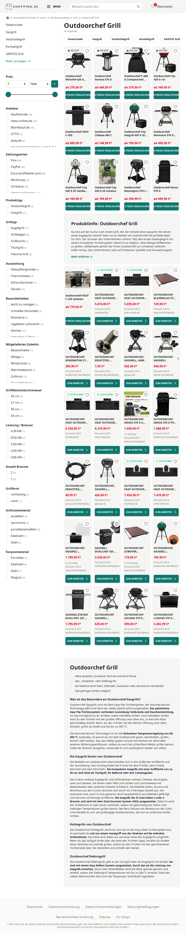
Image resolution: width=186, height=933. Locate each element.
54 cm (17, 416)
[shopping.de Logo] (22, 6)
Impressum (35, 907)
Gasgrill (11, 32)
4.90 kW (18, 451)
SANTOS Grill (14, 54)
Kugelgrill (20, 228)
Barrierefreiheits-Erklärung (74, 917)
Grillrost (19, 376)
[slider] (8, 94)
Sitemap (104, 917)
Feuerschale (14, 25)
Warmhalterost (23, 370)
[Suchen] (138, 7)
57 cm (17, 403)
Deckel (18, 289)
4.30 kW (18, 431)
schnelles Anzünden (26, 311)
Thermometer (22, 276)
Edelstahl (19, 536)
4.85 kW (18, 457)
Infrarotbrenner (24, 282)
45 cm (17, 396)
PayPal (18, 167)
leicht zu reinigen (24, 304)
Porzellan (19, 558)
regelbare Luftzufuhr (27, 324)
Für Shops (123, 917)
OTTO (16, 134)
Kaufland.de (21, 114)
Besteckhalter (22, 350)
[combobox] (106, 7)
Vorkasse (19, 186)
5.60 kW (18, 444)
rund (16, 501)
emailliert (19, 516)
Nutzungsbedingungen (143, 907)
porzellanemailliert (25, 529)
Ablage (17, 357)
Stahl (16, 542)
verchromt (20, 523)
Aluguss (18, 577)
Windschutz (21, 363)
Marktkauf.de (22, 127)
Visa (16, 160)
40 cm (17, 409)
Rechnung (20, 180)
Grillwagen (20, 234)
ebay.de (18, 141)
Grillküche (19, 241)
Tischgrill (19, 248)
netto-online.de (24, 121)
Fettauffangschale (25, 269)
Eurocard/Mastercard (28, 173)
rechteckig (20, 494)
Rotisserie (19, 317)
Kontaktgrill (14, 47)
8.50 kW (18, 438)
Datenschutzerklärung (64, 907)
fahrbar (18, 331)
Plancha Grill (21, 254)
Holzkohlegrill (15, 39)
